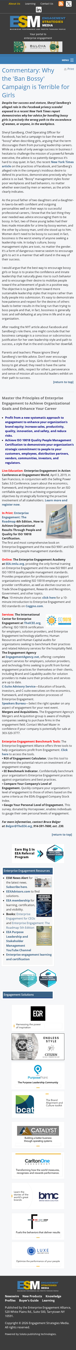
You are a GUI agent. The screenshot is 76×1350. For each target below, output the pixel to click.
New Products (32, 1296)
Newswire (12, 1296)
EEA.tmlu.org (15, 564)
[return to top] (63, 382)
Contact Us (46, 3)
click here (49, 598)
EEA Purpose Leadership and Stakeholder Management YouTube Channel (18, 941)
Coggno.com (34, 606)
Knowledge (53, 1296)
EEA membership (18, 900)
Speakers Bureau (14, 703)
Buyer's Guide (29, 1300)
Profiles (10, 1300)
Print (71, 69)
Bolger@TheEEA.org (19, 826)
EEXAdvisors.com (18, 891)
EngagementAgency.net (22, 657)
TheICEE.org (32, 623)
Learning (30, 3)
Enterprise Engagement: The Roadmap (15, 517)
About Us (14, 3)
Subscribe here (16, 887)
